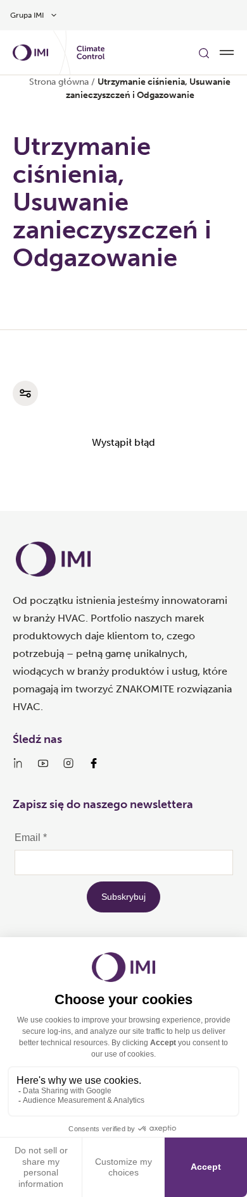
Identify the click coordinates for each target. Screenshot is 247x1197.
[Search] (204, 52)
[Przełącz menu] (226, 52)
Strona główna (59, 82)
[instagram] (68, 763)
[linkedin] (18, 763)
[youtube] (43, 763)
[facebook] (94, 763)
